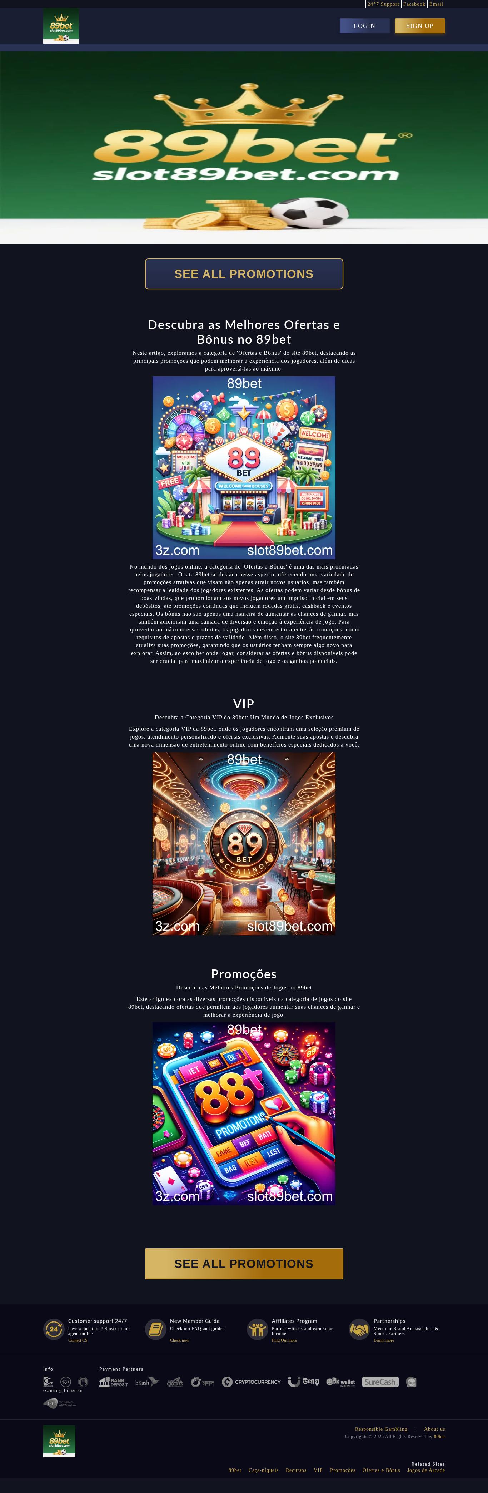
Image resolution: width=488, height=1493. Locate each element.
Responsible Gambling (381, 1429)
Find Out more (284, 1340)
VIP (318, 1470)
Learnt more (384, 1340)
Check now (179, 1340)
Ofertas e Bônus (381, 1470)
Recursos (296, 1470)
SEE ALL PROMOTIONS (244, 274)
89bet (439, 1436)
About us (434, 1429)
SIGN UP (420, 25)
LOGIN (364, 25)
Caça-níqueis (264, 1470)
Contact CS (78, 1340)
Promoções (342, 1470)
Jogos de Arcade (426, 1470)
